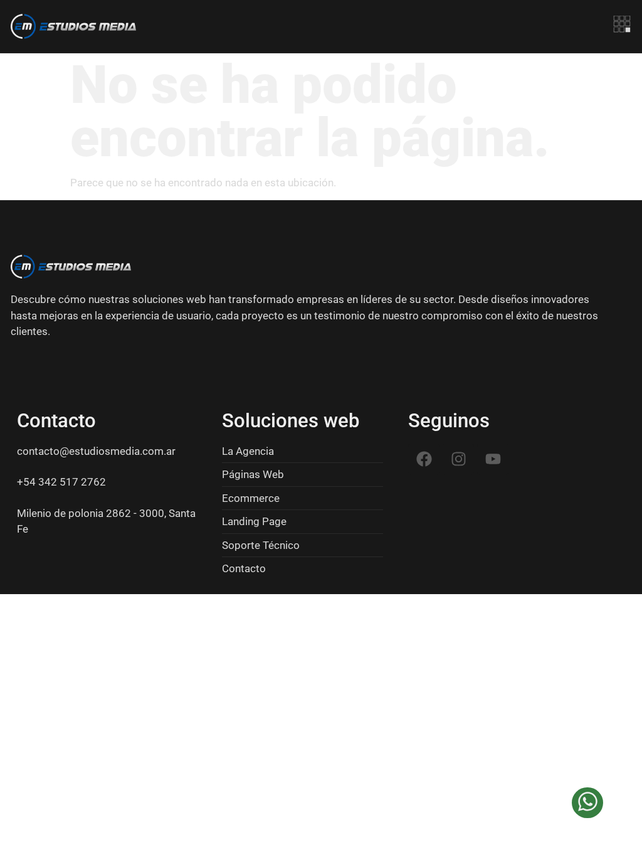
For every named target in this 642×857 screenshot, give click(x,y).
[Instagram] (458, 459)
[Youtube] (492, 459)
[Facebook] (423, 459)
